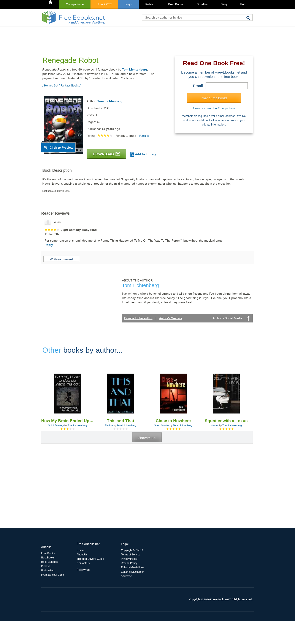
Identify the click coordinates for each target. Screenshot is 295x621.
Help (243, 4)
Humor (215, 425)
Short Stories (161, 425)
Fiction (109, 425)
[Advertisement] (119, 37)
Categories (74, 4)
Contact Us (83, 563)
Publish (150, 4)
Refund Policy (129, 563)
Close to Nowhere (173, 420)
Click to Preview (61, 147)
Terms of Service (130, 554)
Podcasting (47, 570)
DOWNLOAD (103, 154)
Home (80, 550)
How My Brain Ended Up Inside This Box (67, 420)
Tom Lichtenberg (134, 69)
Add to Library (145, 154)
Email (198, 86)
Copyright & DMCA (132, 550)
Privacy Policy (129, 558)
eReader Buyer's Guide (90, 558)
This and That (120, 420)
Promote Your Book (52, 574)
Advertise (126, 576)
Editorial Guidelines (132, 567)
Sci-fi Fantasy (56, 425)
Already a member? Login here (214, 108)
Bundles (202, 4)
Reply (48, 245)
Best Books (176, 4)
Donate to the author (138, 318)
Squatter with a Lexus (226, 420)
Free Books (48, 553)
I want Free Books (214, 98)
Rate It (144, 135)
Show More (146, 437)
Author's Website (170, 318)
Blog (224, 4)
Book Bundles (49, 561)
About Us (82, 554)
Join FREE (104, 4)
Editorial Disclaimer (132, 571)
